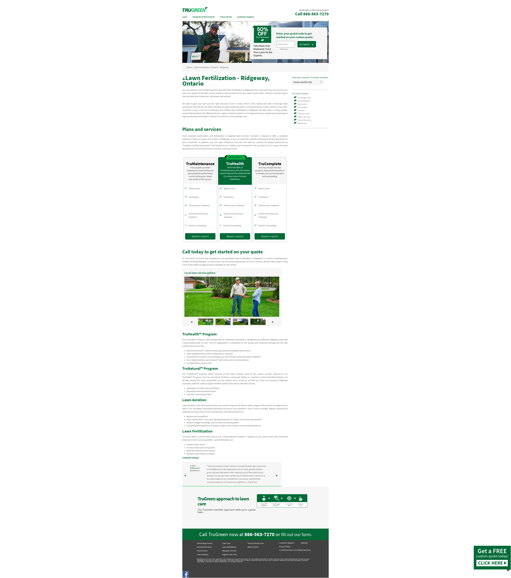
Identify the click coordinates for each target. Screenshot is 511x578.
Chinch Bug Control (304, 98)
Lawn (184, 16)
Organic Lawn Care (304, 117)
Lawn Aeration (302, 107)
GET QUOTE (307, 44)
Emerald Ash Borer (304, 101)
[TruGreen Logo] (195, 11)
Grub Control (302, 104)
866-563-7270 (259, 534)
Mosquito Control (304, 114)
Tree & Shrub (226, 16)
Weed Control (302, 123)
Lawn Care (301, 110)
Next (276, 297)
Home (189, 67)
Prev (188, 297)
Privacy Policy (284, 546)
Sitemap (304, 543)
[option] (307, 82)
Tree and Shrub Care (304, 120)
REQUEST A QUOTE (200, 236)
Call (312, 13)
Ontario (214, 67)
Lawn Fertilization (202, 67)
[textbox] (285, 44)
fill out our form (296, 534)
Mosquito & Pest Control (204, 16)
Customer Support (245, 16)
